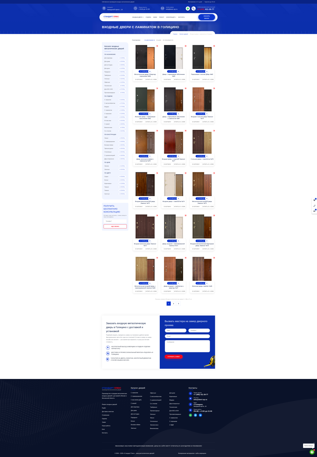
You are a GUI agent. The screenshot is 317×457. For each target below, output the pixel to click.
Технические (173, 407)
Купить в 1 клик (151, 79)
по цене (158, 40)
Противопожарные (175, 414)
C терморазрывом (136, 396)
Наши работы (106, 425)
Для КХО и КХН (174, 410)
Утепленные (154, 421)
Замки (155, 17)
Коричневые (173, 396)
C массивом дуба (136, 400)
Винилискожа (154, 428)
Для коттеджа (135, 414)
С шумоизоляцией (155, 400)
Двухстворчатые (174, 403)
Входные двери (137, 17)
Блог (103, 429)
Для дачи (172, 393)
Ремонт (161, 17)
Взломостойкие (135, 424)
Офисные (153, 393)
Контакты (181, 17)
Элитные (133, 428)
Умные (152, 418)
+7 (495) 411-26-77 (201, 394)
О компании (105, 415)
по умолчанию (149, 40)
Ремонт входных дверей (109, 404)
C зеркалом (134, 392)
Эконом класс (154, 425)
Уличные (152, 414)
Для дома (134, 410)
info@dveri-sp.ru (171, 9)
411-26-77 (205, 9)
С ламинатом (173, 418)
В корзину (139, 79)
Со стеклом (153, 403)
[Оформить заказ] (314, 205)
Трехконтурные (154, 410)
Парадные (134, 417)
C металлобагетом (155, 396)
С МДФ (171, 425)
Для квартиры (135, 407)
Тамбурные (153, 407)
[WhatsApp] (188, 8)
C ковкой (133, 403)
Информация (170, 17)
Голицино (110, 7)
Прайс (104, 408)
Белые (133, 421)
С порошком (173, 421)
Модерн (171, 400)
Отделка (148, 17)
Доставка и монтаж (108, 411)
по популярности (168, 40)
